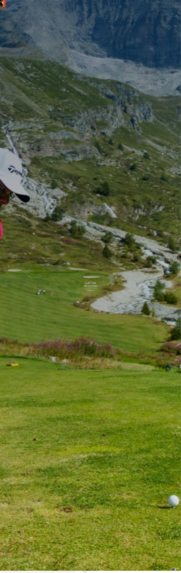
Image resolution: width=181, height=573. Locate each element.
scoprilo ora (90, 290)
